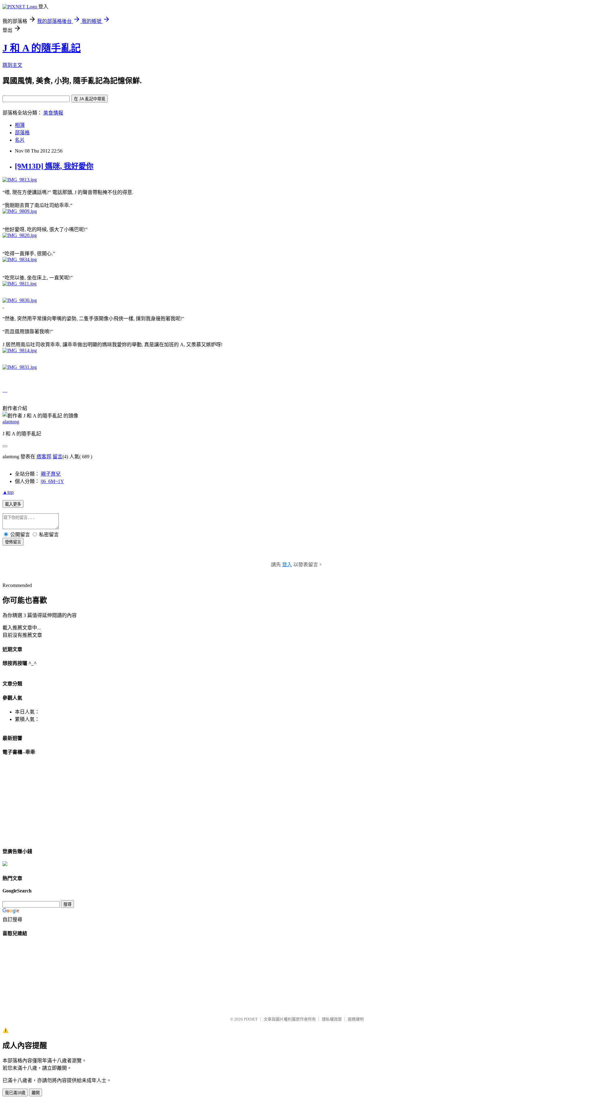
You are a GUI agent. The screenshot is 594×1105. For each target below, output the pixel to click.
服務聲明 (356, 1019)
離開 (36, 1092)
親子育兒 (51, 474)
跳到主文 (12, 65)
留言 (57, 456)
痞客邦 (44, 456)
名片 (20, 140)
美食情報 (53, 112)
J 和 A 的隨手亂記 (41, 48)
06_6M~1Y (52, 481)
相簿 (20, 125)
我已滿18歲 (15, 1092)
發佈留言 (13, 542)
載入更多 (13, 504)
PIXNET (251, 1019)
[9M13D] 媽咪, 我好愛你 (54, 166)
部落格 (22, 132)
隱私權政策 (332, 1019)
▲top (8, 492)
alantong (10, 421)
